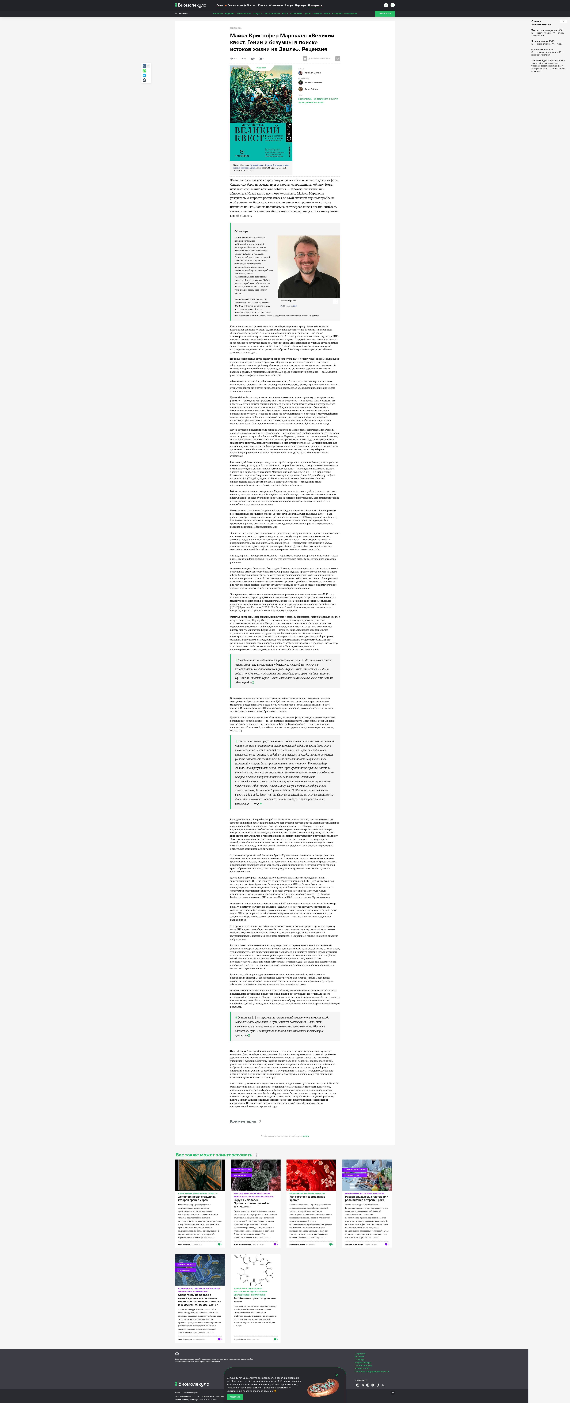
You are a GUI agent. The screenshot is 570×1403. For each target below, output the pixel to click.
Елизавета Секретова (354, 1244)
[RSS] (382, 1385)
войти (306, 1136)
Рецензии (261, 68)
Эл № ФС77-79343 (210, 1400)
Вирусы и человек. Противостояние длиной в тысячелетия (251, 1203)
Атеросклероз (185, 1193)
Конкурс (262, 5)
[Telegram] (362, 1385)
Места (285, 14)
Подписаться (385, 14)
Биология (218, 14)
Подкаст (250, 5)
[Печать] (337, 58)
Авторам (359, 1356)
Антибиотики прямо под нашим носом (255, 1300)
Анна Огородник (185, 1339)
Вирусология (263, 1193)
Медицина (230, 14)
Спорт (327, 14)
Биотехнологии (272, 14)
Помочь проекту (363, 1365)
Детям (308, 14)
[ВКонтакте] (357, 1385)
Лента (219, 5)
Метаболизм (366, 1193)
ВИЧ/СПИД (238, 1193)
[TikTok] (377, 1385)
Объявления (276, 5)
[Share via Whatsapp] (144, 70)
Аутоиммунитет (185, 1288)
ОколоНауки (296, 14)
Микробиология (242, 1295)
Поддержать (235, 1397)
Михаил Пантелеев (297, 1244)
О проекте (360, 1353)
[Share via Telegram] (144, 75)
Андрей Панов (240, 1339)
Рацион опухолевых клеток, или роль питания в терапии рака (366, 1198)
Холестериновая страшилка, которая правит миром (197, 1198)
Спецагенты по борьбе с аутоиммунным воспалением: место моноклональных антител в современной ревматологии (199, 1299)
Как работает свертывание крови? (307, 1198)
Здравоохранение (258, 1292)
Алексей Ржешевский (242, 1244)
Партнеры (300, 5)
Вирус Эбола (250, 1193)
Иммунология (240, 1197)
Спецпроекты (235, 5)
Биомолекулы (244, 14)
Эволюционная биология (310, 102)
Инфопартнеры (363, 1362)
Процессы (257, 14)
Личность (317, 14)
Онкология (378, 1193)
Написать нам (362, 1368)
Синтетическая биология (326, 99)
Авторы (289, 5)
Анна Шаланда (184, 1244)
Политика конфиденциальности (372, 1371)
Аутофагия (200, 1288)
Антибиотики (240, 1288)
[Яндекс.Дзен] (372, 1385)
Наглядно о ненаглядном (344, 14)
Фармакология (200, 1292)
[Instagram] (367, 1385)
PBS (295, 306)
